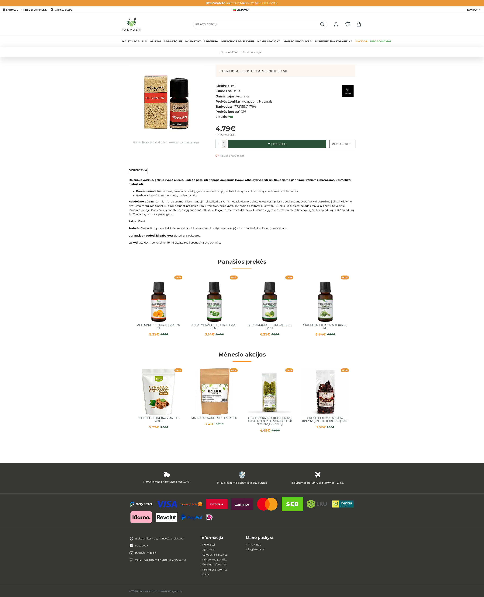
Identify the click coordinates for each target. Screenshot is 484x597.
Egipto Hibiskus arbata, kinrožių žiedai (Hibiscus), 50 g (325, 419)
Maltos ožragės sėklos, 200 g (214, 418)
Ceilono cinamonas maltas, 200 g (158, 419)
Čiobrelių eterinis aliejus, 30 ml (325, 326)
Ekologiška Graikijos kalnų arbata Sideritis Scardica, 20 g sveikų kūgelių (269, 421)
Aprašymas (138, 169)
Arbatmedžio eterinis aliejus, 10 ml (214, 326)
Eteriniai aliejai (252, 52)
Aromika (243, 96)
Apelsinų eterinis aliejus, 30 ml (158, 326)
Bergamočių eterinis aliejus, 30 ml (270, 326)
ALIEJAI (233, 52)
